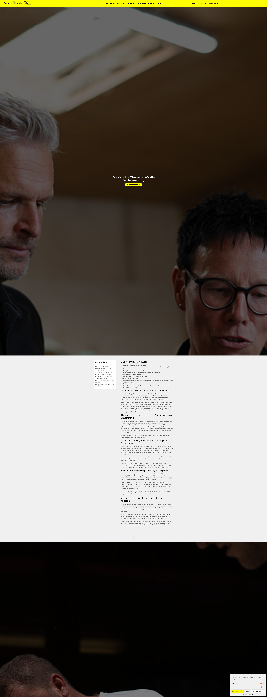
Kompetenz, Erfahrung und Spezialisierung (103, 369)
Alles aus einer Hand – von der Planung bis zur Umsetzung (103, 373)
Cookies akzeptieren (237, 691)
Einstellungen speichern (258, 691)
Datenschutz (245, 694)
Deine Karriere (141, 3)
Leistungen (109, 3)
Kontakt (159, 3)
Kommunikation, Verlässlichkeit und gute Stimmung (104, 377)
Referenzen (131, 3)
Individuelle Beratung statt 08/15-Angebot (104, 381)
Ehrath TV (151, 3)
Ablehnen (247, 691)
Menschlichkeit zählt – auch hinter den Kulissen (105, 385)
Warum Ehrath (121, 3)
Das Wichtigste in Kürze (102, 366)
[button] (114, 362)
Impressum (251, 694)
